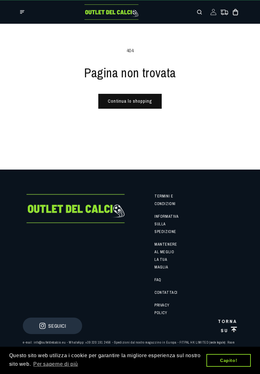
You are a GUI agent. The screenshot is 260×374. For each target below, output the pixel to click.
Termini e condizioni (165, 200)
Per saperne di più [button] (55, 364)
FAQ (157, 279)
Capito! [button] (228, 360)
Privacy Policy (161, 309)
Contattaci (166, 292)
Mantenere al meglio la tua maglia (165, 256)
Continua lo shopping (130, 101)
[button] (22, 12)
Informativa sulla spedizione (166, 224)
